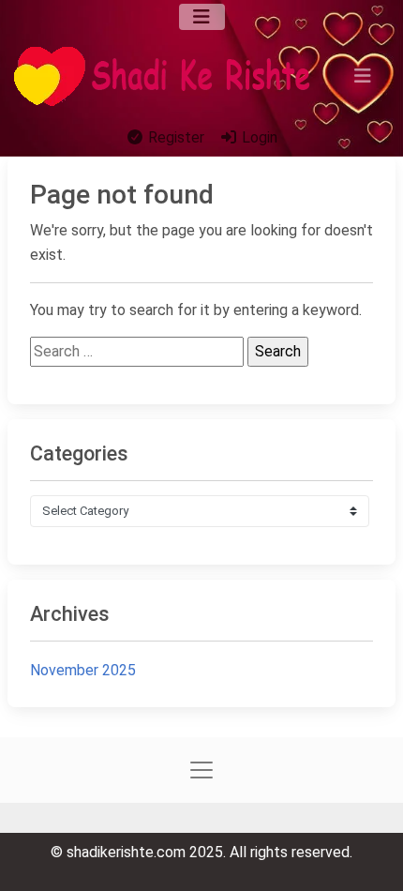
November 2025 (83, 670)
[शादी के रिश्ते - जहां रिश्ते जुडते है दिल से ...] (167, 76)
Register (174, 137)
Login (257, 137)
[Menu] (202, 17)
